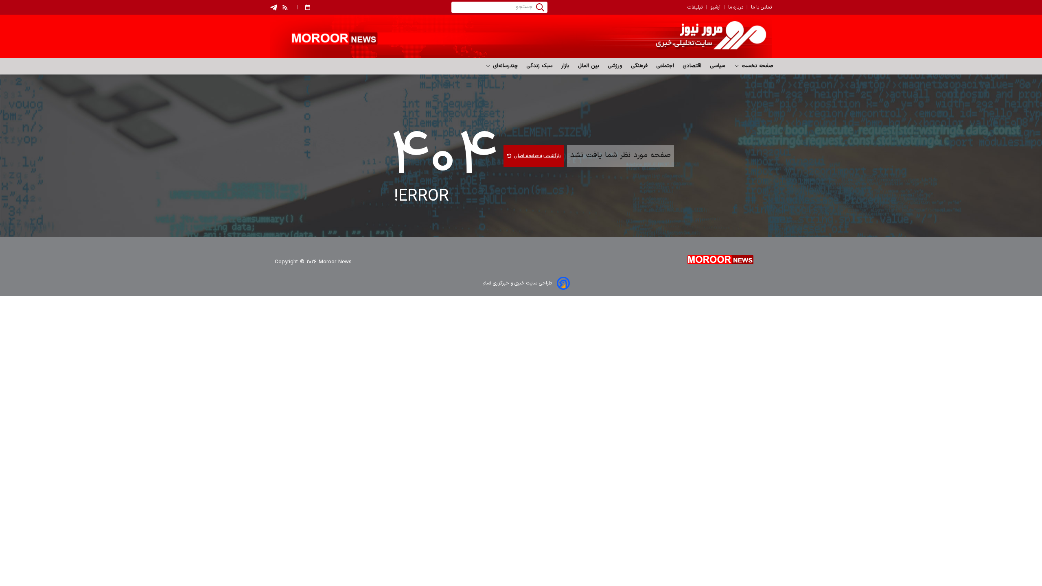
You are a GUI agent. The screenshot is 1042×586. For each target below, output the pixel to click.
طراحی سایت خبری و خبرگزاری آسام (517, 283)
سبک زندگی (539, 66)
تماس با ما (761, 7)
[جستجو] (540, 7)
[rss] (285, 7)
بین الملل (589, 66)
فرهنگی (639, 66)
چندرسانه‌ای (504, 66)
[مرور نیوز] (521, 36)
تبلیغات (695, 7)
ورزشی (615, 66)
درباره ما (735, 7)
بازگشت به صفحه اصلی (537, 156)
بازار (565, 66)
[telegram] (273, 7)
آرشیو (715, 7)
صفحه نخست (756, 66)
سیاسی (718, 66)
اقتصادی (692, 66)
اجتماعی (665, 66)
